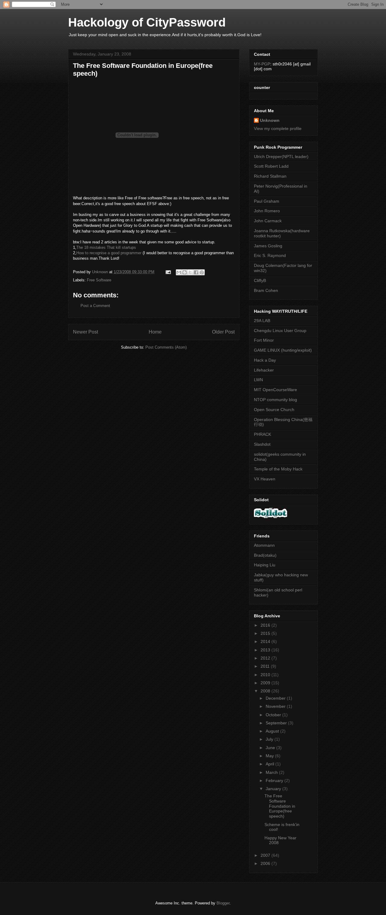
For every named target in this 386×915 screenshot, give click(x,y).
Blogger (223, 903)
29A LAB (262, 320)
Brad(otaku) (265, 555)
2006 (266, 863)
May (270, 755)
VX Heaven (264, 478)
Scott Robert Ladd (271, 166)
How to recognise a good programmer (108, 253)
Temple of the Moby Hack (278, 469)
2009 (266, 682)
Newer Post (85, 331)
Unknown (270, 120)
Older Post (223, 331)
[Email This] (179, 272)
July (270, 739)
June (271, 747)
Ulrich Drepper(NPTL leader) (281, 156)
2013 (266, 649)
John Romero (267, 210)
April (270, 763)
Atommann (264, 545)
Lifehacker (264, 370)
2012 (266, 658)
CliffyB (260, 280)
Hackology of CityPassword (147, 22)
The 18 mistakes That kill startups (106, 247)
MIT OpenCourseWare (275, 389)
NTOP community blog (275, 399)
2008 (266, 691)
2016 (266, 625)
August (273, 731)
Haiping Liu (264, 564)
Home (155, 331)
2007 (266, 855)
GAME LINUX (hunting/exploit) (283, 350)
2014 (266, 641)
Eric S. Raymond (270, 255)
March (272, 772)
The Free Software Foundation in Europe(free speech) (279, 805)
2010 (266, 674)
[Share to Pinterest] (202, 272)
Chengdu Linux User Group (280, 330)
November (276, 706)
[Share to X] (190, 272)
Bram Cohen (266, 290)
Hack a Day (265, 360)
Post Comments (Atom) (166, 347)
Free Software (99, 280)
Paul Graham (266, 201)
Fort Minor (264, 340)
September (277, 722)
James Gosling (268, 245)
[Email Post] (167, 272)
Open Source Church (274, 409)
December (276, 698)
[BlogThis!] (185, 272)
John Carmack (268, 220)
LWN (258, 379)
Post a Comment (95, 305)
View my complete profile (278, 128)
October (274, 714)
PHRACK (262, 434)
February (275, 780)
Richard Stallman (270, 176)
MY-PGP (262, 64)
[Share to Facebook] (196, 272)
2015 (266, 633)
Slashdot (262, 444)
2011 (266, 666)
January (274, 788)
